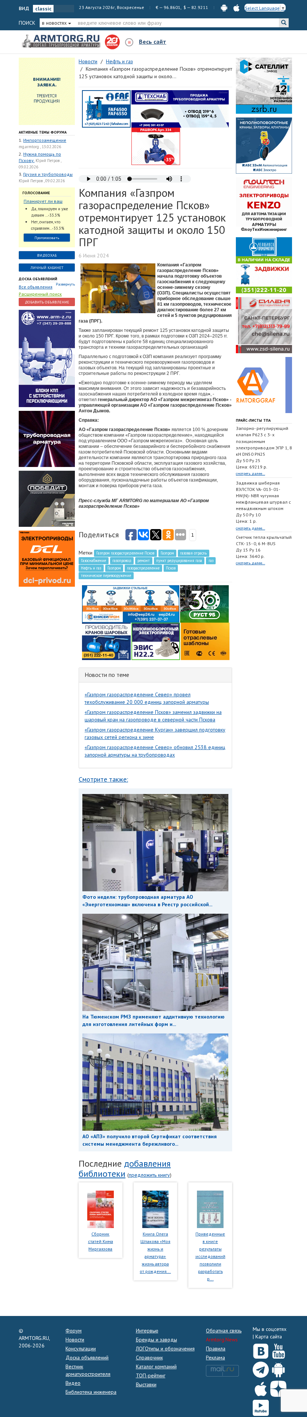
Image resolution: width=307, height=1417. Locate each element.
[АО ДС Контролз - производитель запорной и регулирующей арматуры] (47, 438)
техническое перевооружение (106, 575)
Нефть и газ (91, 568)
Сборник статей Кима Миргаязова (100, 1241)
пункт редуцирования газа (179, 560)
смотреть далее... (250, 473)
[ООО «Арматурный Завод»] (47, 358)
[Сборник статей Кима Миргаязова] (100, 1208)
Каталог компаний (156, 1366)
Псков (171, 568)
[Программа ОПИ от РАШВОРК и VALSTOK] (155, 146)
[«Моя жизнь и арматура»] (155, 1208)
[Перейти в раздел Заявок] (47, 91)
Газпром (167, 553)
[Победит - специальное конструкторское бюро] (47, 498)
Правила (215, 1348)
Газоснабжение (93, 560)
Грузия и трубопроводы (48, 174)
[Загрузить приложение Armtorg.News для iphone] (261, 1387)
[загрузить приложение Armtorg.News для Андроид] (224, 7)
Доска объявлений (38, 279)
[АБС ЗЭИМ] (264, 145)
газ (211, 560)
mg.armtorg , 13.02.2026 (40, 146)
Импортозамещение (44, 140)
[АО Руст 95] (204, 603)
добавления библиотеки (125, 1168)
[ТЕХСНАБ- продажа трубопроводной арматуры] (180, 108)
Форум (74, 1330)
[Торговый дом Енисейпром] (130, 603)
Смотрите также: (103, 779)
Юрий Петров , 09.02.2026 (42, 180)
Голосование (36, 192)
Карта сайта (268, 1336)
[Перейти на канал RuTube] (261, 1406)
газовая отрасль (193, 553)
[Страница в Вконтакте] (261, 1349)
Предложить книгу (149, 1175)
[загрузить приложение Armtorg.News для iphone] (236, 7)
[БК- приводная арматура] (47, 558)
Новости (75, 1339)
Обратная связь (223, 1330)
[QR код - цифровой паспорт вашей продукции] (205, 641)
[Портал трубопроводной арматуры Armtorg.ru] (62, 41)
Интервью (147, 1330)
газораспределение (143, 568)
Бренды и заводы (156, 1339)
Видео (73, 1383)
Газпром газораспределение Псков (125, 553)
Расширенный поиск (40, 294)
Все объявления (35, 287)
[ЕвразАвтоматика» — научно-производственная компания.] (155, 641)
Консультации (81, 1348)
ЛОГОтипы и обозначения (165, 1348)
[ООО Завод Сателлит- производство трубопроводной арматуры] (264, 85)
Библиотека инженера (91, 1392)
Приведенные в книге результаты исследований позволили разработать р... (210, 1256)
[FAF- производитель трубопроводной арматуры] (106, 108)
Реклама (215, 1357)
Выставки (146, 1384)
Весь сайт (152, 41)
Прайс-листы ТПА (253, 420)
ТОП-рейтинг (150, 1375)
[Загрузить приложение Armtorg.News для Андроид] (278, 1368)
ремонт (143, 560)
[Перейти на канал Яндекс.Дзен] (278, 1387)
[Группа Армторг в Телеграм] (261, 1368)
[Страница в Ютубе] (278, 1349)
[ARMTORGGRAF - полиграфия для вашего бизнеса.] (264, 384)
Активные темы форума (43, 132)
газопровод (121, 560)
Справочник (149, 1357)
